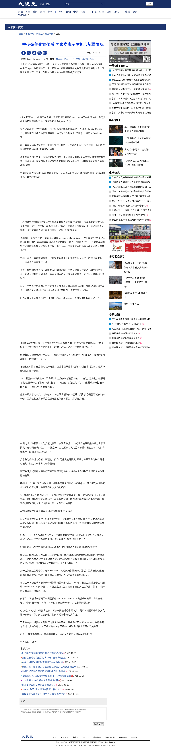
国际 (42, 11)
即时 (61, 11)
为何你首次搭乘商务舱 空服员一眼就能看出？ (134, 177)
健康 (135, 11)
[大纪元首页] (27, 4)
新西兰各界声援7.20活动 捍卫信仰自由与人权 (133, 98)
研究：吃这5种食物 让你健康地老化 (129, 205)
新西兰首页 (17, 27)
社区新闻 (49, 34)
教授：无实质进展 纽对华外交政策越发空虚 (43, 694)
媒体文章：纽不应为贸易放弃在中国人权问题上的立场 (49, 666)
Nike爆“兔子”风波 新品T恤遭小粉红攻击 (42, 689)
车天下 (86, 737)
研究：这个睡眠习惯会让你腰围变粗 (129, 215)
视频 (83, 11)
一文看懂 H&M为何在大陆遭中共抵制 (40, 680)
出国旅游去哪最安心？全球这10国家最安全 (132, 182)
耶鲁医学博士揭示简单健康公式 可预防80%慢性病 (136, 347)
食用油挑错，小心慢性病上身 (126, 343)
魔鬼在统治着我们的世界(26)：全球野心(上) (44, 657)
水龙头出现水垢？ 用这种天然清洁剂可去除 (133, 187)
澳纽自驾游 (110, 737)
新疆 (78, 58)
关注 (92, 58)
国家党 (85, 58)
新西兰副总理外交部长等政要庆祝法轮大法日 (133, 80)
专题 (75, 11)
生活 (127, 11)
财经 (101, 11)
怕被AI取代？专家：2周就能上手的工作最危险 (134, 210)
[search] (84, 4)
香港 (35, 11)
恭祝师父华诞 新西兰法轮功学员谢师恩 (130, 89)
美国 (27, 11)
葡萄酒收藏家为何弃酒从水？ (126, 338)
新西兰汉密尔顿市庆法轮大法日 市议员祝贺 (133, 112)
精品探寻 (97, 737)
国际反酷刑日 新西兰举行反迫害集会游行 (131, 84)
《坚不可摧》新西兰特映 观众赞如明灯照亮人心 (135, 70)
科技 (94, 11)
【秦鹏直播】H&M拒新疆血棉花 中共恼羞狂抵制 (46, 676)
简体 (48, 4)
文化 (116, 11)
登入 (149, 4)
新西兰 (39, 34)
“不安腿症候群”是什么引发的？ (127, 324)
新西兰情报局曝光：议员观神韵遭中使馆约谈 (133, 108)
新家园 (76, 737)
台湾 (49, 11)
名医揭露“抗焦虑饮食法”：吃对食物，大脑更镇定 (135, 329)
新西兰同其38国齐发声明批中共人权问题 (42, 662)
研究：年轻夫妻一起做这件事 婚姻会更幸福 (133, 191)
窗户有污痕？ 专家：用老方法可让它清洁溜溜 (134, 201)
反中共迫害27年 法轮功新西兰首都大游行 (131, 94)
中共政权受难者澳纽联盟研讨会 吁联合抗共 (43, 671)
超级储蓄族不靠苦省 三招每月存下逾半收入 (133, 196)
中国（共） (69, 58)
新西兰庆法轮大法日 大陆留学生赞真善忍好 (133, 75)
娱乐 (109, 11)
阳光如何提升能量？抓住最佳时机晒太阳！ (132, 319)
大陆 (20, 11)
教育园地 (123, 737)
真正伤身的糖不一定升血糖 (125, 333)
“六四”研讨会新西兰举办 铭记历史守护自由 (132, 103)
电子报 (134, 737)
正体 (42, 4)
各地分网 (23, 14)
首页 (21, 34)
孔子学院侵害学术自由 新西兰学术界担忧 (42, 653)
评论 (68, 11)
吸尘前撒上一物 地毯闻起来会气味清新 (130, 220)
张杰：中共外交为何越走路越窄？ (39, 685)
